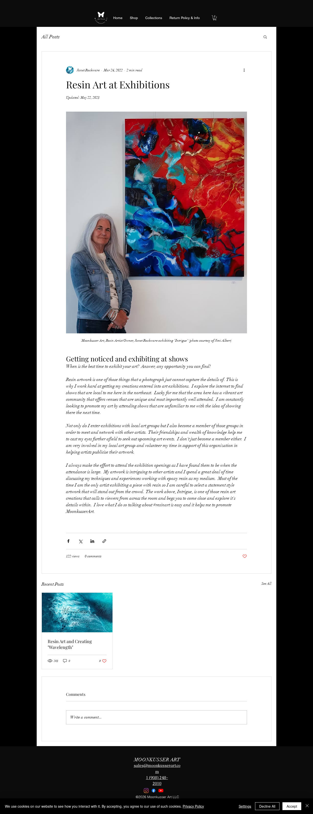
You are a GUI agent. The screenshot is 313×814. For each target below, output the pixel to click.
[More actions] (244, 70)
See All (266, 583)
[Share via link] (104, 541)
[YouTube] (160, 790)
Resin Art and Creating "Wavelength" (70, 644)
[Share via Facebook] (68, 541)
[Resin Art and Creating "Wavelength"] (77, 612)
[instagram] (146, 790)
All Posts (51, 37)
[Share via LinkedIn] (92, 541)
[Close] (307, 806)
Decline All (267, 806)
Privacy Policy (193, 806)
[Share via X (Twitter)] (80, 541)
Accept (292, 806)
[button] (215, 17)
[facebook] (153, 790)
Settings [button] (245, 806)
